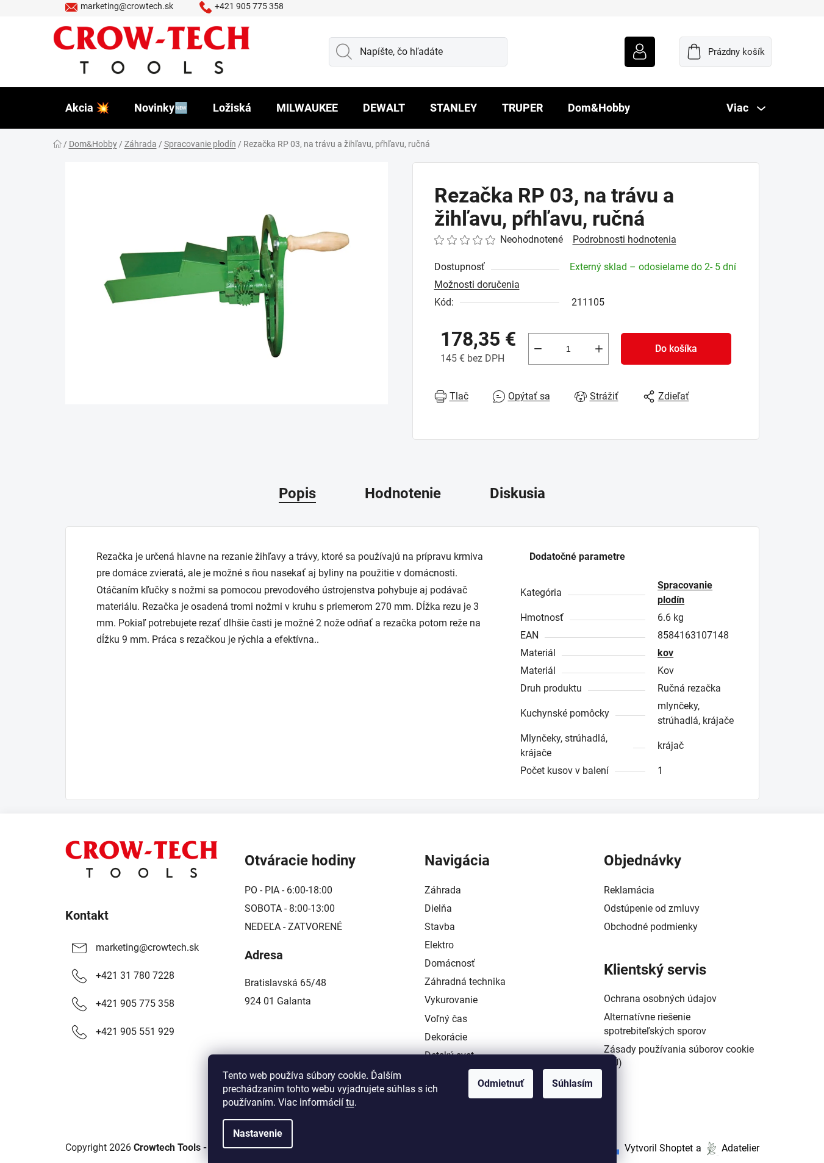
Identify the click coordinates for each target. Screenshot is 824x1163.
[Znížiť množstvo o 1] (538, 349)
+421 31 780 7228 (135, 975)
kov (665, 653)
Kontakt (87, 915)
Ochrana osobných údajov (660, 998)
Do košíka (676, 348)
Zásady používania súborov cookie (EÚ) (679, 1055)
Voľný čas (446, 1019)
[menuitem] (87, 108)
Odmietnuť (501, 1083)
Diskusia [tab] (517, 493)
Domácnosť (450, 963)
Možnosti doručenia (477, 284)
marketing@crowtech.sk (127, 6)
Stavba (440, 926)
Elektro (439, 945)
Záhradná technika (465, 981)
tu (350, 1102)
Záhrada (443, 890)
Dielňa (438, 908)
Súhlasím (572, 1083)
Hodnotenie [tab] (403, 493)
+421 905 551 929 (135, 1031)
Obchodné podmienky (651, 926)
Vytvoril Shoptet (659, 1148)
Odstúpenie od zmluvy (652, 908)
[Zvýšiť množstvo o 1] (599, 349)
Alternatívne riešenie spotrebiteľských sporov (655, 1023)
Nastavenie (257, 1133)
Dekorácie (446, 1037)
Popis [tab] (297, 493)
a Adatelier (727, 1148)
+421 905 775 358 (249, 6)
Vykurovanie (451, 1000)
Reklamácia (629, 890)
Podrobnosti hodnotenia (624, 239)
